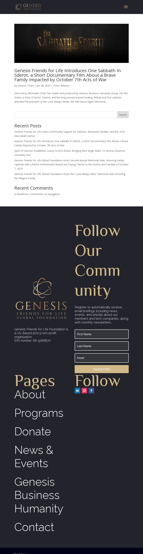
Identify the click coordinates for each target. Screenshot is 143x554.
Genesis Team (26, 85)
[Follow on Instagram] (84, 390)
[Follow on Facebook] (91, 390)
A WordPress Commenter (28, 194)
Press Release (61, 85)
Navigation (54, 194)
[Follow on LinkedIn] (77, 390)
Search (123, 114)
